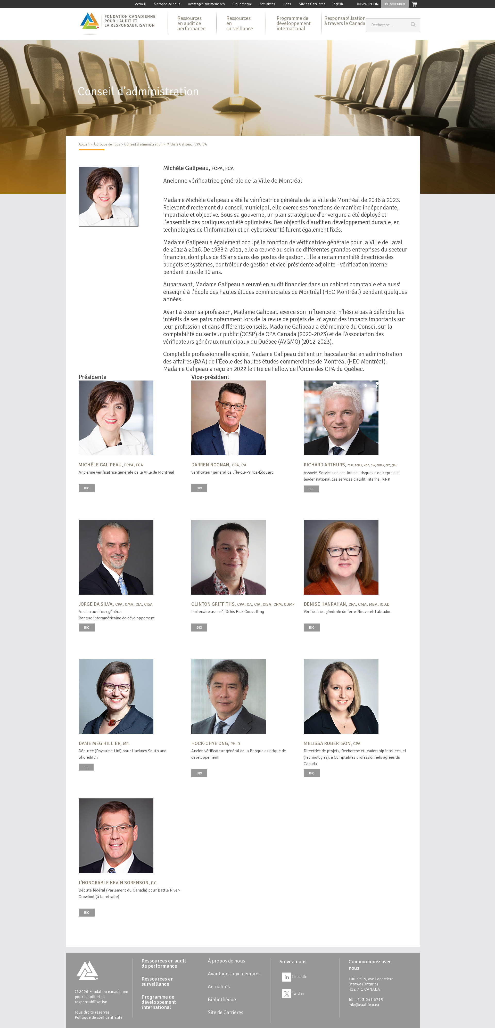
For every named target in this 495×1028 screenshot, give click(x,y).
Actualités (267, 4)
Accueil (140, 4)
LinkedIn (299, 976)
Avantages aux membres (206, 4)
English (337, 4)
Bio (86, 488)
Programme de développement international (294, 23)
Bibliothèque (242, 4)
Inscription (367, 4)
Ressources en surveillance (239, 23)
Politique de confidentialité (98, 1017)
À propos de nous (167, 4)
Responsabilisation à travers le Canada (345, 21)
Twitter (297, 993)
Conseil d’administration (143, 144)
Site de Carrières (312, 4)
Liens (287, 4)
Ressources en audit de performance (191, 23)
